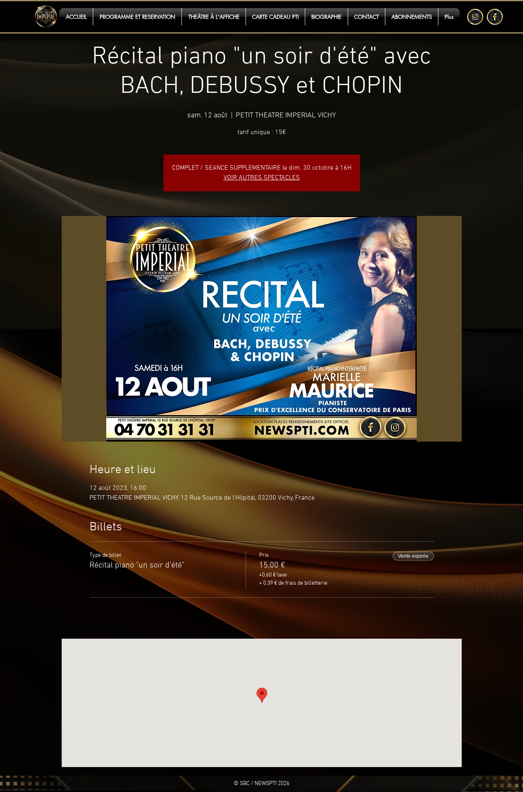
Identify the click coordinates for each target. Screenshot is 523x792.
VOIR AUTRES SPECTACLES (262, 178)
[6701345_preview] (475, 16)
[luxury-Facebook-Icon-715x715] (494, 16)
